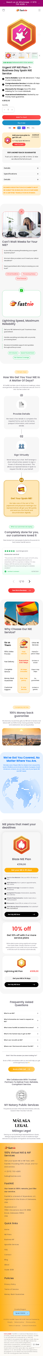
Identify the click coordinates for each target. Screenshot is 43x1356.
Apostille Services (11, 1244)
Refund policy (19, 1322)
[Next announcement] (38, 3)
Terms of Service (11, 1289)
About (6, 1265)
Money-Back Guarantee (14, 1294)
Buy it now (21, 123)
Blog (6, 1260)
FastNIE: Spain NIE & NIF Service (20, 1319)
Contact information (29, 1325)
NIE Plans (7, 1234)
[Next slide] (38, 34)
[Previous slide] (4, 34)
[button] (39, 10)
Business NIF (9, 1239)
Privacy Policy (10, 1284)
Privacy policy (31, 1322)
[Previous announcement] (4, 3)
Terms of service (14, 1325)
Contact (7, 1255)
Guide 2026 (9, 1270)
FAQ (6, 1250)
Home (6, 1229)
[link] (21, 590)
